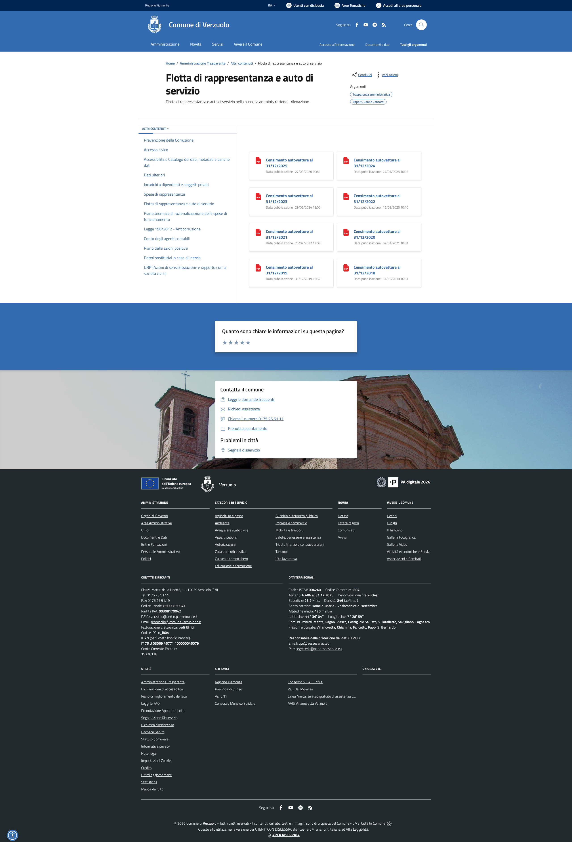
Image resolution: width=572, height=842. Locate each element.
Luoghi (392, 523)
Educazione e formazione (233, 565)
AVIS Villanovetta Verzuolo (307, 703)
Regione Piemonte (157, 5)
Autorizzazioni (225, 544)
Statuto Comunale (154, 739)
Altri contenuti (242, 63)
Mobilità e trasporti (289, 530)
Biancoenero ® (303, 829)
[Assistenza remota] (389, 823)
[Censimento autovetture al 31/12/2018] (346, 268)
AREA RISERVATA (286, 835)
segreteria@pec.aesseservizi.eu (319, 648)
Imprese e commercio (291, 523)
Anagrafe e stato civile (231, 530)
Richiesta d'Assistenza (157, 724)
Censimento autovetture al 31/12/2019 (289, 270)
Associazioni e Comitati (404, 558)
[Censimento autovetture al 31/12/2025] (258, 160)
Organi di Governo (154, 515)
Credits (146, 767)
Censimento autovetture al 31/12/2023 (289, 199)
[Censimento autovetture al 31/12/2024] (346, 160)
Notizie (343, 515)
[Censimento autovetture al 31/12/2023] (258, 196)
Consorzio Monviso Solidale (235, 703)
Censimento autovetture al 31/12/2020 (377, 234)
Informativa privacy (155, 746)
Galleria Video (397, 544)
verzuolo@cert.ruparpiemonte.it (174, 616)
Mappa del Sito (152, 789)
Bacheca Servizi (152, 732)
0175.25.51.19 (159, 600)
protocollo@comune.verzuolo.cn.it (176, 622)
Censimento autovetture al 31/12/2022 (377, 199)
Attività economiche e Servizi (408, 551)
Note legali (149, 753)
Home (170, 63)
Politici (146, 558)
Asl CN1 (221, 696)
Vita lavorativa (286, 558)
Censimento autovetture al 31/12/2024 (377, 163)
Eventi (392, 515)
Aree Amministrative (156, 523)
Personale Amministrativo (160, 551)
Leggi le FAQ (150, 703)
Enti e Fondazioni (154, 544)
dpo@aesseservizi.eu (314, 643)
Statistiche (149, 782)
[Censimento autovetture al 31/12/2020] (346, 232)
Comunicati (346, 530)
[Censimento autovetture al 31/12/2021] (258, 232)
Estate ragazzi (348, 523)
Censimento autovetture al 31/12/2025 (289, 163)
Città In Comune (373, 823)
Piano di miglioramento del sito (164, 696)
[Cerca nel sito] (421, 24)
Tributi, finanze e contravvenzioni (299, 544)
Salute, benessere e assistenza (298, 537)
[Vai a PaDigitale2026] (403, 481)
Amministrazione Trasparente (202, 63)
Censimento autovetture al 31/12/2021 (289, 234)
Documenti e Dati (154, 537)
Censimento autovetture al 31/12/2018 (377, 270)
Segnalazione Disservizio (159, 717)
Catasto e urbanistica (230, 551)
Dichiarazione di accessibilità (162, 689)
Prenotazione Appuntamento (162, 710)
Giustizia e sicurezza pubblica (296, 515)
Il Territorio (394, 530)
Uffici (145, 530)
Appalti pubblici (226, 537)
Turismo (281, 551)
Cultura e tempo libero (231, 558)
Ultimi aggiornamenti (156, 774)
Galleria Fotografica (401, 537)
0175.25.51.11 (158, 595)
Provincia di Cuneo (228, 689)
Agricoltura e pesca (229, 515)
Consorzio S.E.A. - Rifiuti (305, 682)
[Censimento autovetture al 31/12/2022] (346, 196)
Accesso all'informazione (337, 44)
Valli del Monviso (300, 689)
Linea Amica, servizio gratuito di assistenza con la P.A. (327, 696)
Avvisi (342, 537)
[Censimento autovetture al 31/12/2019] (258, 268)
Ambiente (222, 523)
